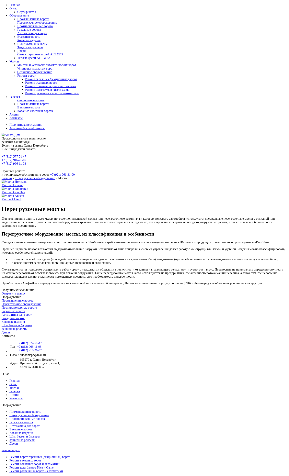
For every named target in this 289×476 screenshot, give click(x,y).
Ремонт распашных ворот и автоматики (52, 93)
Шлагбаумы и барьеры (32, 43)
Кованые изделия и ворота (35, 111)
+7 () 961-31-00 (62, 174)
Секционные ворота (30, 100)
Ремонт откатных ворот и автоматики (50, 86)
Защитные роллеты (30, 47)
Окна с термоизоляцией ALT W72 (40, 54)
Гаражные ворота (29, 29)
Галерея (14, 96)
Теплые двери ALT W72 (33, 58)
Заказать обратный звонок (27, 128)
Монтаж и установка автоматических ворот (46, 65)
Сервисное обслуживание (34, 72)
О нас (13, 8)
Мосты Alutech (11, 199)
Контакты (16, 118)
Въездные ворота (28, 36)
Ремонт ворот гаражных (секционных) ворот (39, 457)
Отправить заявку (14, 293)
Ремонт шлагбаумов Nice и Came (47, 89)
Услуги (14, 61)
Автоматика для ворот (32, 33)
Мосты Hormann (12, 185)
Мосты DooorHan (13, 192)
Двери (21, 50)
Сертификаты (26, 12)
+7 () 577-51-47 (14, 156)
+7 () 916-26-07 (14, 160)
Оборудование (19, 15)
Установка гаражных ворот (35, 68)
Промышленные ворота (33, 19)
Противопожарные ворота (35, 26)
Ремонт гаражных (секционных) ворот (51, 79)
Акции (14, 114)
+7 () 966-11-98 (14, 163)
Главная (14, 4)
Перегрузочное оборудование (37, 22)
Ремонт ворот (26, 75)
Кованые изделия (28, 40)
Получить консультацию (25, 124)
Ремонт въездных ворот (41, 82)
